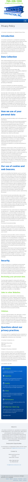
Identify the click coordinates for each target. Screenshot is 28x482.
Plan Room (15, 480)
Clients (25, 479)
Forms (20, 480)
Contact (25, 480)
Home (7, 479)
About (11, 479)
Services (15, 479)
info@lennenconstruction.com (18, 448)
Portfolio (20, 479)
